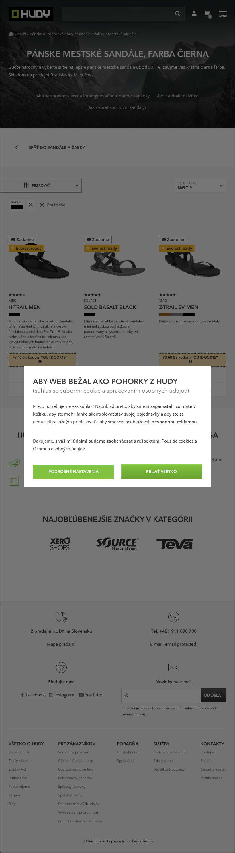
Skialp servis (163, 760)
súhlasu (139, 714)
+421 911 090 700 (178, 630)
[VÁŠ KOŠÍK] (207, 14)
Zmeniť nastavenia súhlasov (80, 821)
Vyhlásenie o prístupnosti (78, 812)
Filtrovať (41, 185)
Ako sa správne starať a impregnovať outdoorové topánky (93, 96)
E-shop (206, 760)
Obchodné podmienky (75, 760)
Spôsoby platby (70, 795)
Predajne (208, 752)
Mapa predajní (61, 644)
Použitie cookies (177, 441)
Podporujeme (19, 786)
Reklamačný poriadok (75, 778)
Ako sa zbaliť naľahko (178, 96)
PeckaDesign (142, 841)
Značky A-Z (17, 769)
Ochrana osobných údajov (59, 449)
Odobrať (30, 205)
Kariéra (14, 795)
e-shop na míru (114, 841)
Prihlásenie (194, 14)
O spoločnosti (19, 752)
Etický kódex (18, 760)
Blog (12, 803)
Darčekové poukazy (169, 769)
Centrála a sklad (213, 769)
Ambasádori (18, 778)
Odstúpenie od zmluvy (75, 769)
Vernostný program (73, 752)
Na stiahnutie (127, 752)
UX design (91, 841)
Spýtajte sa (125, 760)
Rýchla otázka (211, 778)
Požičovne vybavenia (169, 752)
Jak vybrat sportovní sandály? (117, 107)
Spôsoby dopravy (71, 786)
